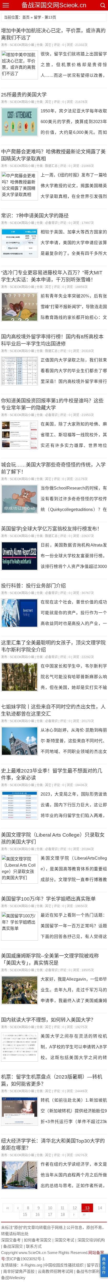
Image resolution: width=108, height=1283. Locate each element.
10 (50, 1208)
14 (100, 1208)
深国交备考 (11, 1240)
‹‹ (7, 1208)
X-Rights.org (31, 1265)
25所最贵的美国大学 (24, 94)
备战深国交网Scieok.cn (53, 5)
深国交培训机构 (91, 1240)
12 (75, 1208)
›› (84, 1214)
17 (50, 1214)
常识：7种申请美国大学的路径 (35, 215)
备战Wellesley (13, 1277)
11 (62, 1208)
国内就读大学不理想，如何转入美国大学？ (48, 1020)
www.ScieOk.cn (32, 1252)
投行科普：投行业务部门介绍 (33, 586)
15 (25, 1214)
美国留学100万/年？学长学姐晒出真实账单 (48, 899)
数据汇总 (51, 166)
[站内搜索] (102, 5)
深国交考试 (64, 1240)
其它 (48, 45)
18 (63, 1214)
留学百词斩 (96, 1265)
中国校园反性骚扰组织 (64, 1265)
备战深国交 (13, 1246)
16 (37, 1214)
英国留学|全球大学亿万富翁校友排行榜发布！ (51, 529)
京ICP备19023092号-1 (25, 1259)
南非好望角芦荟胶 (19, 1271)
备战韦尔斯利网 (90, 1271)
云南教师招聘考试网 (55, 1271)
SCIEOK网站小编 (22, 45)
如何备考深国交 (37, 1240)
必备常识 (51, 223)
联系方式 (34, 1246)
